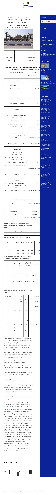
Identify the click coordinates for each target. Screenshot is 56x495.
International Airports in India (18, 17)
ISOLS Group (42, 491)
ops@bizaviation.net (35, 207)
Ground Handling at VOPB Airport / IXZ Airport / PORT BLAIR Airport (46, 183)
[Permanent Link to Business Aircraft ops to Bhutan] (45, 89)
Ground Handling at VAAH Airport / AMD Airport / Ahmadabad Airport (18, 22)
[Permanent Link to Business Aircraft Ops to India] (45, 67)
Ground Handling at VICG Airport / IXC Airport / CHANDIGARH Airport (46, 165)
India (42, 33)
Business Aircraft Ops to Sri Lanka (46, 81)
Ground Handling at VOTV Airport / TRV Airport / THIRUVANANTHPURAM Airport (47, 137)
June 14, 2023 (9, 27)
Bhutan (43, 30)
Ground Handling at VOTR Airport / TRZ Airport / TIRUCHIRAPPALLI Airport (45, 147)
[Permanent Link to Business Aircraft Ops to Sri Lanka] (45, 79)
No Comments (26, 27)
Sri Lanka (43, 53)
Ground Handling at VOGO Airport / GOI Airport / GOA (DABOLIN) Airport (45, 127)
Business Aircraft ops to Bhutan (46, 91)
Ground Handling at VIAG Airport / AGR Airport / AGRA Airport (45, 174)
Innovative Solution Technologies (29, 491)
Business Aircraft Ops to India (46, 70)
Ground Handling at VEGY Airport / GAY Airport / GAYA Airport (46, 109)
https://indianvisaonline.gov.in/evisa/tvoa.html (14, 362)
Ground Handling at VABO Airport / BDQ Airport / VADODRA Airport (46, 101)
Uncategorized (45, 55)
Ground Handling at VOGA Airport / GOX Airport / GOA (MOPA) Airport (46, 118)
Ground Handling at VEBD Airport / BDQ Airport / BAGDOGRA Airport (46, 156)
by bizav (17, 27)
